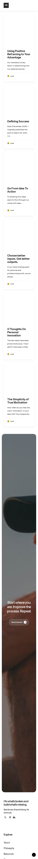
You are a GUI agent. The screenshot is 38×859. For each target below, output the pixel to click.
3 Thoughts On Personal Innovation (16, 332)
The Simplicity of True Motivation (18, 401)
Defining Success (18, 121)
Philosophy (9, 848)
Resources (8, 854)
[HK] (6, 5)
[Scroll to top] (34, 855)
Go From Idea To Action (17, 190)
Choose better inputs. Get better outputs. (18, 259)
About (7, 842)
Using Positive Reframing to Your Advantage (18, 54)
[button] (33, 5)
